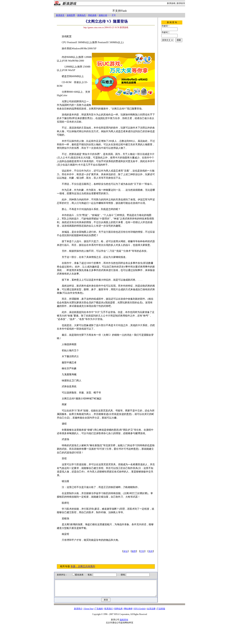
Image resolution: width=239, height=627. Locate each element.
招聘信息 (118, 608)
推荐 (134, 551)
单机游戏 (92, 15)
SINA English (140, 608)
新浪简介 (78, 608)
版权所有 (124, 619)
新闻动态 (81, 15)
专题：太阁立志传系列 (83, 566)
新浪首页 (181, 3)
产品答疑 (161, 608)
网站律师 (128, 608)
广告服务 (99, 608)
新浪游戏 (171, 3)
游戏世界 (71, 15)
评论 (125, 551)
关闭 (151, 551)
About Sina (88, 608)
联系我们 (108, 608)
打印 (142, 551)
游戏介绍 (103, 15)
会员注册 (151, 608)
